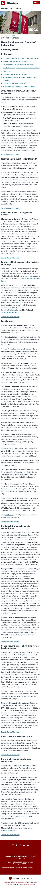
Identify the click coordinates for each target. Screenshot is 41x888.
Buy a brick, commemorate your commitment (19, 87)
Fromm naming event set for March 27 (16, 61)
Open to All (25, 882)
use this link (17, 303)
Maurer (11, 8)
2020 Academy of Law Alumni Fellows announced (20, 58)
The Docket (9, 515)
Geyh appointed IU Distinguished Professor (18, 65)
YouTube (24, 845)
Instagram (20, 845)
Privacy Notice (33, 882)
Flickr (28, 845)
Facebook (16, 845)
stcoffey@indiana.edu (8, 830)
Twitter (12, 845)
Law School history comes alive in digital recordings (21, 68)
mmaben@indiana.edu (10, 310)
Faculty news (7, 71)
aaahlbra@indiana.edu (9, 312)
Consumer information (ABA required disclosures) (17, 868)
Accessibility (7, 882)
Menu (36, 3)
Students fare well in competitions (15, 74)
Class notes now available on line (14, 83)
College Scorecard (16, 882)
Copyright (9, 884)
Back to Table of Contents (10, 155)
